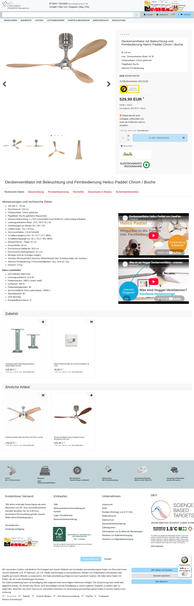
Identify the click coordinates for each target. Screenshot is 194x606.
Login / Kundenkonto (63, 515)
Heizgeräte (26, 20)
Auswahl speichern (161, 576)
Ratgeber (73, 7)
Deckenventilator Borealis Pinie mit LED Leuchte (24, 437)
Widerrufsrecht (109, 516)
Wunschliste (127, 146)
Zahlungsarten (108, 527)
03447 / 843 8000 (60, 3)
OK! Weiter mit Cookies (161, 570)
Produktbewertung (58, 192)
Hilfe (56, 504)
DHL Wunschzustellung (68, 596)
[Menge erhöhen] (128, 136)
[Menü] (189, 556)
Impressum (107, 504)
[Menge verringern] (128, 140)
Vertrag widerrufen (91, 559)
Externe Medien (43, 596)
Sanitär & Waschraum (78, 20)
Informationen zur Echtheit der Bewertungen (122, 531)
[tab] (14, 191)
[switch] (184, 574)
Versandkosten (143, 131)
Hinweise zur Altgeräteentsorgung (117, 539)
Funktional (103, 596)
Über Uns (62, 7)
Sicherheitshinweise (127, 192)
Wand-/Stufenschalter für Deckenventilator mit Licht (71, 365)
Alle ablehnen (162, 581)
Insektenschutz (101, 20)
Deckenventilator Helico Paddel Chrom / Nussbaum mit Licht (69, 438)
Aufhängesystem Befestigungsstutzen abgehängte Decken (19, 365)
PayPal (89, 596)
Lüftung (39, 20)
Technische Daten (14, 192)
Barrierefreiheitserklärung (65, 519)
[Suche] (136, 14)
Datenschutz (108, 520)
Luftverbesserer (55, 20)
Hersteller (78, 192)
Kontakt (53, 7)
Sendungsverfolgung (14, 529)
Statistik (26, 596)
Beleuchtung (119, 20)
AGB (104, 508)
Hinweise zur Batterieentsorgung (117, 535)
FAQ (87, 7)
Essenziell (11, 596)
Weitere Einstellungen (12, 599)
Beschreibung (36, 192)
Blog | (82, 7)
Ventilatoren (10, 20)
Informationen (157, 546)
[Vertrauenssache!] (165, 5)
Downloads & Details (100, 192)
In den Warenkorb (159, 137)
